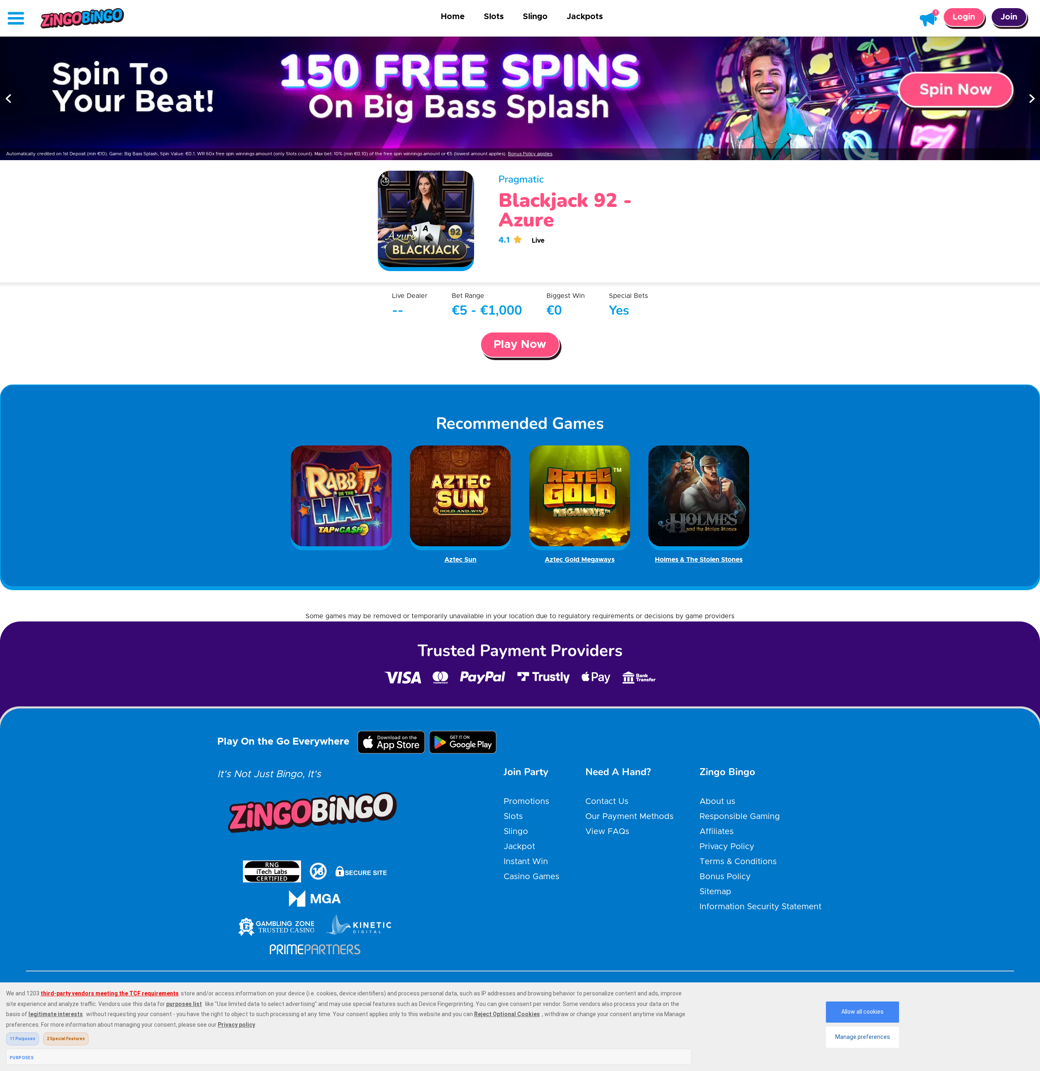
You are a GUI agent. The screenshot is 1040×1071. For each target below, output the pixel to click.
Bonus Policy (725, 877)
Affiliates (717, 832)
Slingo (535, 17)
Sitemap (715, 892)
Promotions (526, 801)
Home (453, 17)
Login (964, 17)
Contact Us (606, 801)
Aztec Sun (460, 559)
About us (717, 801)
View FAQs (607, 832)
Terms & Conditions (738, 862)
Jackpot (519, 847)
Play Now (520, 344)
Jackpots (585, 17)
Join (1009, 17)
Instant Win (526, 862)
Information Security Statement (760, 907)
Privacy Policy (727, 847)
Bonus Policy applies (530, 154)
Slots (494, 17)
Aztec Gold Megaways (580, 559)
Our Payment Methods (629, 816)
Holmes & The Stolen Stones (699, 559)
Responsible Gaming (740, 816)
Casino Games (531, 877)
